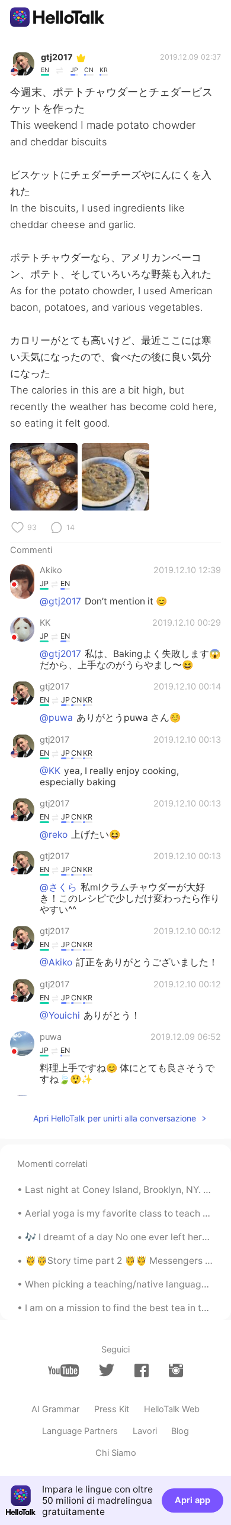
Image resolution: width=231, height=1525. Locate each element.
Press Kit (111, 1409)
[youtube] (63, 1370)
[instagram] (176, 1370)
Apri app (192, 1500)
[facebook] (141, 1370)
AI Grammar (55, 1409)
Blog (180, 1431)
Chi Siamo (115, 1453)
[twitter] (106, 1370)
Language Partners (80, 1431)
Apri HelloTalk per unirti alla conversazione (114, 1118)
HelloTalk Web (172, 1409)
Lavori (145, 1431)
